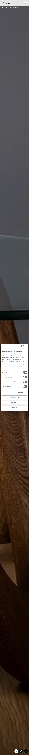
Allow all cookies (14, 397)
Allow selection (14, 402)
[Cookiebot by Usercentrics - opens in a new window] (20, 346)
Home (3, 7)
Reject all (14, 407)
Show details (21, 392)
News (7, 7)
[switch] (25, 377)
